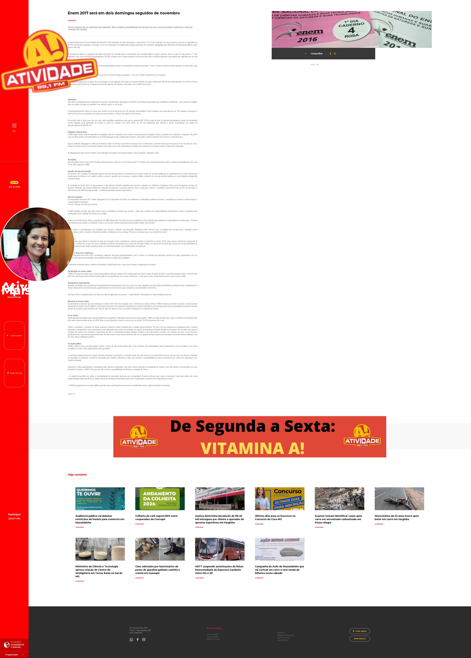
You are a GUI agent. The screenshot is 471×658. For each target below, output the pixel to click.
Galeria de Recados (285, 635)
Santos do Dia (283, 638)
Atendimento (282, 640)
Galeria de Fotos (213, 639)
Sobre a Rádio (212, 634)
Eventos (281, 633)
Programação (212, 637)
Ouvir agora (16, 335)
